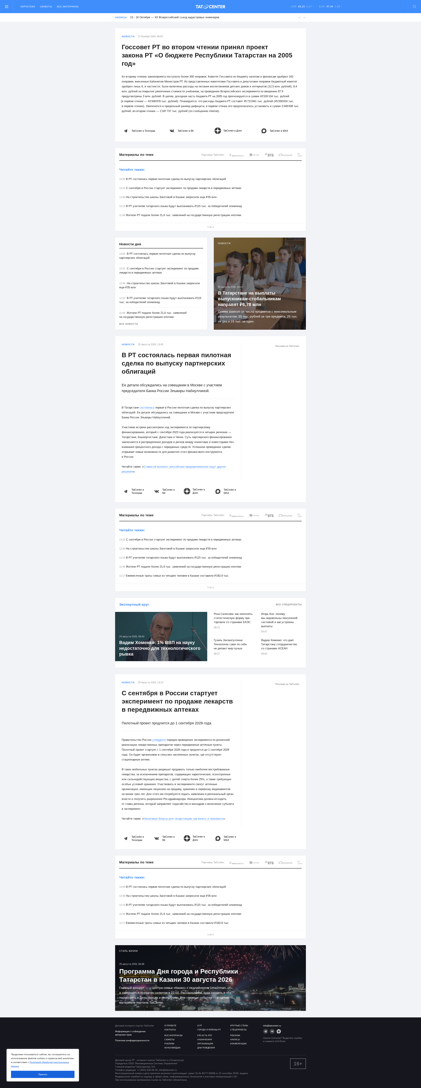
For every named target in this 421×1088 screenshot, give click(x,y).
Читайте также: (132, 169)
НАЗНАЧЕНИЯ (204, 1039)
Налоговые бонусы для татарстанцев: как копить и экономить (183, 818)
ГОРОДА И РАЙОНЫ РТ (209, 1030)
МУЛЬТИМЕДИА (172, 1048)
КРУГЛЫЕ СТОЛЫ (239, 1025)
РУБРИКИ (169, 1044)
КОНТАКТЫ (170, 1030)
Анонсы (121, 17)
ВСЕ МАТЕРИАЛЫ (173, 1035)
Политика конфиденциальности (132, 1040)
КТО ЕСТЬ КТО (204, 1035)
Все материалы (68, 6)
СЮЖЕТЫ (169, 1039)
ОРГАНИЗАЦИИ (205, 1044)
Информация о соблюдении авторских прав (130, 1033)
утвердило (159, 739)
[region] (43, 1065)
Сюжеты (46, 6)
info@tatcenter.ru (272, 1025)
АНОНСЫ (235, 1039)
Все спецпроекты (289, 604)
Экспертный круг (134, 604)
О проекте (170, 1025)
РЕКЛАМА (235, 1035)
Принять (42, 1074)
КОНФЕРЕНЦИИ (238, 1044)
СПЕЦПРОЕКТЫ (238, 1030)
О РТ (199, 1025)
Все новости (128, 324)
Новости (128, 36)
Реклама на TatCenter (287, 346)
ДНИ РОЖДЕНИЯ (206, 1048)
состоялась (147, 407)
